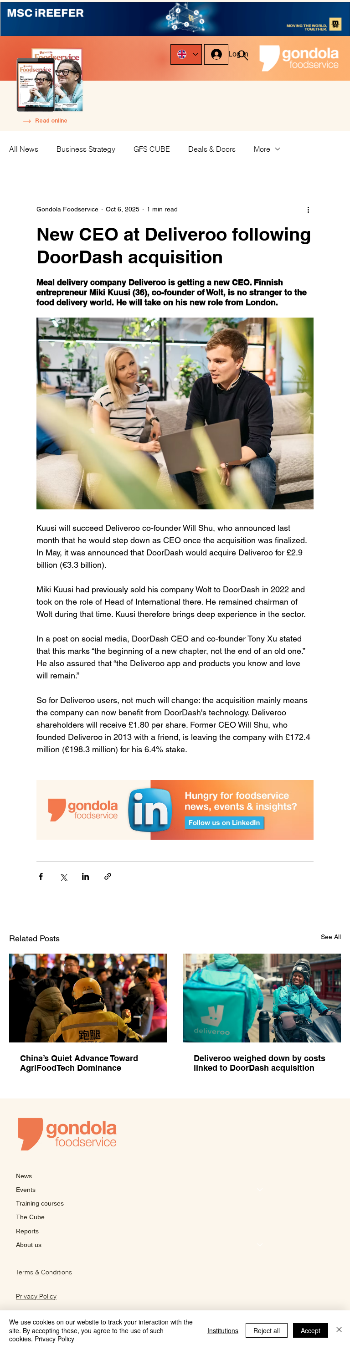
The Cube (30, 1217)
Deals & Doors (212, 149)
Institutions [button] (222, 1330)
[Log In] (216, 54)
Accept (310, 1330)
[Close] (339, 1330)
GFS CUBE (152, 149)
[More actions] (308, 209)
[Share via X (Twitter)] (63, 876)
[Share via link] (107, 876)
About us (28, 1244)
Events (26, 1189)
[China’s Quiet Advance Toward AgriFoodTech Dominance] (88, 998)
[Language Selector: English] (186, 54)
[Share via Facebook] (40, 876)
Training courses (40, 1203)
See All (331, 936)
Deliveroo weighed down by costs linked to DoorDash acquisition (259, 1063)
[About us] (260, 1245)
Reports (27, 1231)
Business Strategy (86, 149)
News (24, 1176)
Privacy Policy (36, 1296)
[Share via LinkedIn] (85, 876)
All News (23, 149)
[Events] (260, 1189)
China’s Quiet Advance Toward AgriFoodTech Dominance (79, 1063)
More (262, 149)
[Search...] (243, 55)
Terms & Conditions (44, 1272)
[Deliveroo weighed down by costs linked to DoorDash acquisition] (262, 998)
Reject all (266, 1330)
